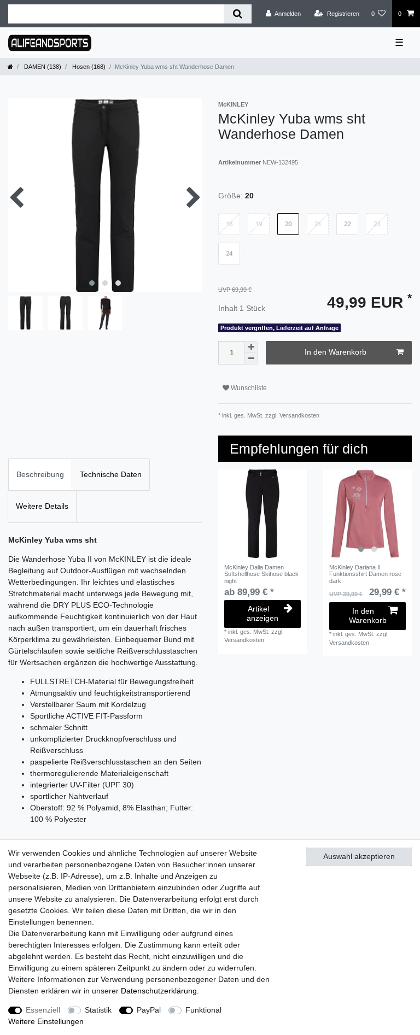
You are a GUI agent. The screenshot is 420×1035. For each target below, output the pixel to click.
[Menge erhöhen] (251, 347)
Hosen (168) (88, 66)
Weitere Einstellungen (46, 1021)
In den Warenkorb (335, 352)
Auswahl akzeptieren (359, 856)
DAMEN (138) (41, 66)
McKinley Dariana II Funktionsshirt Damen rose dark (365, 574)
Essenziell (43, 1009)
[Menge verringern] (251, 358)
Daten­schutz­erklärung (159, 990)
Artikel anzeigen (262, 613)
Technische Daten (111, 474)
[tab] (40, 474)
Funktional (203, 1009)
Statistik (98, 1009)
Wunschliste (248, 388)
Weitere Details (42, 506)
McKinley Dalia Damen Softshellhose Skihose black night (261, 574)
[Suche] (238, 13)
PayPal (149, 1009)
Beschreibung (40, 474)
